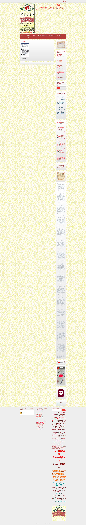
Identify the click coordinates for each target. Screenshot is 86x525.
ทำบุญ (58, 101)
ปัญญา (64, 103)
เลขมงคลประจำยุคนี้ (60, 122)
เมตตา (60, 112)
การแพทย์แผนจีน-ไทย (60, 56)
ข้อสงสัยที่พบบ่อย (52, 35)
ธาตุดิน (58, 102)
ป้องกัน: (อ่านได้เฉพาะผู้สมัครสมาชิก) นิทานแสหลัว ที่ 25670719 (61, 144)
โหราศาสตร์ (58, 114)
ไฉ (63, 116)
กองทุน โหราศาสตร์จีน (25, 37)
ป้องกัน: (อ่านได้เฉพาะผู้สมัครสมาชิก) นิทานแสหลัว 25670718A (61, 149)
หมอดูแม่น (23, 41)
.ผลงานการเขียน (59, 55)
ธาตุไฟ (58, 103)
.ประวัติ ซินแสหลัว (60, 54)
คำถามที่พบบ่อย (59, 61)
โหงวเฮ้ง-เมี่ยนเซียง (60, 77)
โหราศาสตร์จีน (60, 116)
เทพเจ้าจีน (58, 73)
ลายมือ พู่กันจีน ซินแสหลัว (60, 67)
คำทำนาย (62, 94)
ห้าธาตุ (60, 107)
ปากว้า (58, 104)
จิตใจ (57, 96)
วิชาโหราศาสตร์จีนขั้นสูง (61, 70)
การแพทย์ (58, 94)
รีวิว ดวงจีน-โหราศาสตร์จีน (30, 35)
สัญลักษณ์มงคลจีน (60, 71)
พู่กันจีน (61, 104)
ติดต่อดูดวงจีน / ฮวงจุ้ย (35, 37)
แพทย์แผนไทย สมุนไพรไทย (61, 76)
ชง (59, 96)
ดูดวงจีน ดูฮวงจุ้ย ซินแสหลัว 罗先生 (47, 5)
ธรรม (59, 101)
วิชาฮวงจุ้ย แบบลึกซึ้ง (60, 68)
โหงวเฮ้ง (62, 113)
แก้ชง (62, 112)
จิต (64, 94)
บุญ (62, 103)
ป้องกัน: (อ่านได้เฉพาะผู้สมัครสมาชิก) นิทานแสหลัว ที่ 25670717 (61, 158)
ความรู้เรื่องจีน (59, 60)
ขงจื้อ (60, 94)
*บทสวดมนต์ (59, 35)
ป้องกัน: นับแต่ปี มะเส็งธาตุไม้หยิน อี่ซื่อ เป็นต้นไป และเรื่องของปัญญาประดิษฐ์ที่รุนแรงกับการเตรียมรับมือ (61, 127)
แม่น (60, 113)
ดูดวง (59, 99)
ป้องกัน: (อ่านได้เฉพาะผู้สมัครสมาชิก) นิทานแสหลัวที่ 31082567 (61, 140)
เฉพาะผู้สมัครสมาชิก (60, 72)
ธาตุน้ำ (63, 102)
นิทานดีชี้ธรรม (59, 65)
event (41, 37)
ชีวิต (60, 96)
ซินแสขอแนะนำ (45, 35)
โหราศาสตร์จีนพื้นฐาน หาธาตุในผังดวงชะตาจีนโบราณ (61, 153)
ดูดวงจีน (63, 99)
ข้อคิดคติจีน (59, 57)
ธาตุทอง (60, 102)
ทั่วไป (57, 64)
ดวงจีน (62, 98)
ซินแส (62, 96)
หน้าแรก (22, 35)
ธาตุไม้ (60, 103)
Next (52, 63)
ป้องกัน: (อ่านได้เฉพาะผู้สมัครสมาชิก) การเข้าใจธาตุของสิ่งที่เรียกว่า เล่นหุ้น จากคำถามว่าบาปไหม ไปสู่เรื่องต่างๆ (61, 134)
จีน (58, 96)
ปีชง (59, 104)
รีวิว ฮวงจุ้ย (39, 35)
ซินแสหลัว (58, 98)
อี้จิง (62, 107)
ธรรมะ (62, 101)
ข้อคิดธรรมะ (59, 59)
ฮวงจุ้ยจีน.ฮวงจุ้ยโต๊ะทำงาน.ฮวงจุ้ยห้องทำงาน (61, 111)
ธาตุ (63, 101)
